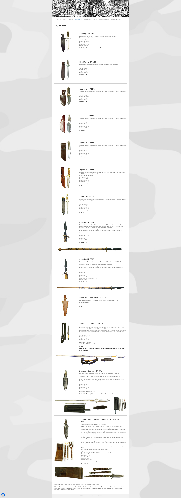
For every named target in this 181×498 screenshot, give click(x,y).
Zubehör (71, 19)
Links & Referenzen (104, 19)
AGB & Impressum (116, 19)
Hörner (65, 19)
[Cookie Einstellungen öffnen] (3, 496)
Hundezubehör (87, 19)
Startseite (59, 19)
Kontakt (95, 19)
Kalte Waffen (78, 19)
